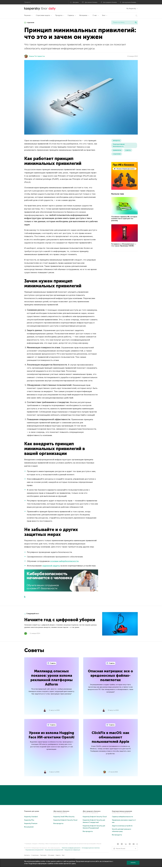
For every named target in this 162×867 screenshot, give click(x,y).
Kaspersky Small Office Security (63, 816)
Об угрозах (51, 855)
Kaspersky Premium (30, 823)
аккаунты (116, 140)
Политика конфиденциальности (71, 848)
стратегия (30, 22)
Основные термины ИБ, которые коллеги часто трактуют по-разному (124, 218)
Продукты (58, 15)
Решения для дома (31, 811)
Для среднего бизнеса (110, 2)
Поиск (136, 22)
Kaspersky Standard (31, 816)
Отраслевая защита (43, 15)
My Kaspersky (131, 8)
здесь (74, 863)
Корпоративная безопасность (119, 145)
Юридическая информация (72, 850)
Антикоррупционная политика (91, 848)
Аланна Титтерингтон (37, 56)
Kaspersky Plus (29, 820)
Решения (27, 15)
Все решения (29, 827)
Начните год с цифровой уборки (59, 619)
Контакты (27, 855)
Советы (53, 663)
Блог (103, 15)
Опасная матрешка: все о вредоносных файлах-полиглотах (110, 675)
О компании (35, 855)
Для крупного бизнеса (129, 2)
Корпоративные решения (122, 811)
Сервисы (71, 15)
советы (128, 150)
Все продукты (58, 823)
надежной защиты (51, 565)
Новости (58, 855)
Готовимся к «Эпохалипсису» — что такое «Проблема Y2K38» (123, 245)
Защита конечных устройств (122, 826)
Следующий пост (32, 613)
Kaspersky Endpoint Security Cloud (65, 820)
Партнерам (43, 855)
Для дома (76, 2)
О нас (95, 15)
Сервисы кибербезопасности (122, 816)
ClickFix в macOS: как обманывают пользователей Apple (110, 737)
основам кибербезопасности (64, 561)
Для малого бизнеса (91, 2)
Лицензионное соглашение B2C (34, 850)
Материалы (83, 15)
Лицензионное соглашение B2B (54, 850)
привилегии (117, 150)
